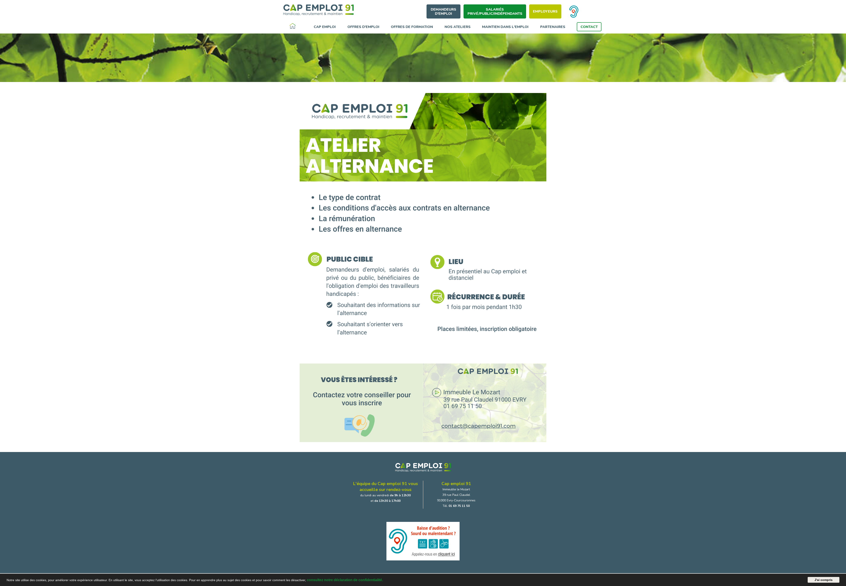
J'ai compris (823, 580)
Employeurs (545, 11)
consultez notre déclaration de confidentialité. (345, 580)
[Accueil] (296, 27)
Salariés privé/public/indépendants (495, 11)
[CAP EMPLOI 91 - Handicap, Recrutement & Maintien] (319, 9)
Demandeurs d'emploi (443, 11)
